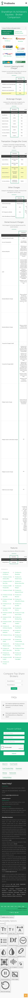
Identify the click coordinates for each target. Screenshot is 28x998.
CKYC (14, 894)
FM (15, 906)
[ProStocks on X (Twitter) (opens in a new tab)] (11, 912)
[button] (14, 84)
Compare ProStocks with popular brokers (11, 28)
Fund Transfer (13, 764)
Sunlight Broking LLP (6, 798)
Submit (14, 753)
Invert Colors (11, 956)
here (10, 840)
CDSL (3, 886)
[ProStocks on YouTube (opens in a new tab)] (15, 912)
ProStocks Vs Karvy (7, 635)
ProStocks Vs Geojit (7, 590)
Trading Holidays (7, 777)
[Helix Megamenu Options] (26, 3)
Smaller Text (11, 930)
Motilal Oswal (20, 51)
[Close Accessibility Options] (5, 924)
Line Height (4, 945)
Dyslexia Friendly (13, 940)
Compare (14, 688)
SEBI (23, 906)
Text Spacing (20, 931)
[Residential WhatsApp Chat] (13, 912)
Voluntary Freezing (21, 894)
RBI (8, 906)
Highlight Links (21, 956)
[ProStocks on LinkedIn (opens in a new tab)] (17, 912)
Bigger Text (4, 930)
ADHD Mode (23, 945)
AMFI (12, 906)
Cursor (21, 967)
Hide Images (15, 979)
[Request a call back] (26, 995)
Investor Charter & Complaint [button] (15, 890)
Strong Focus (4, 967)
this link (15, 843)
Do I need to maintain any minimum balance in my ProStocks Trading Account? (15, 705)
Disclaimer (12, 888)
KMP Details (16, 892)
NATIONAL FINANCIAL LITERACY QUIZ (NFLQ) (12, 896)
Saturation (3, 956)
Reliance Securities (20, 56)
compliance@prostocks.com (11, 871)
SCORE (3, 876)
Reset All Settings (5, 991)
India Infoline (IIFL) (7, 49)
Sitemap (4, 773)
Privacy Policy (5, 888)
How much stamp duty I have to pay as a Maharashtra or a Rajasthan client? (15, 714)
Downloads (19, 768)
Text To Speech (13, 967)
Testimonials (12, 773)
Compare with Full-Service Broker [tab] (7, 32)
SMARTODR (22, 884)
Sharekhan (20, 41)
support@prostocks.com (12, 795)
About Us (4, 764)
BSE (14, 884)
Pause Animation (5, 979)
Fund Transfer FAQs (7, 768)
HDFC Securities (8, 56)
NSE (11, 884)
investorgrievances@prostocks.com (12, 886)
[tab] (14, 28)
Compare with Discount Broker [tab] (19, 32)
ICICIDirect (7, 40)
